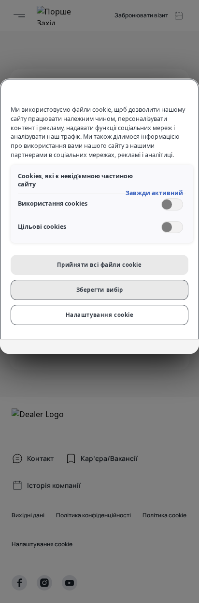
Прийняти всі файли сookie (99, 264)
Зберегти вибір (99, 289)
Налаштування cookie (100, 314)
